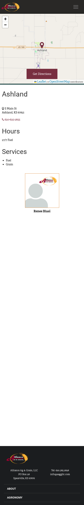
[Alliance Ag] (10, 7)
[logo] (17, 460)
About (11, 488)
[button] (5, 19)
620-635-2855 (12, 119)
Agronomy (14, 497)
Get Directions (42, 74)
